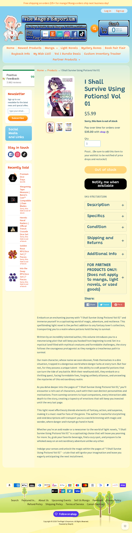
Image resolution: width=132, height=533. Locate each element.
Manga (52, 49)
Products (52, 70)
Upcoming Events (61, 500)
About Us (44, 500)
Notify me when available (105, 184)
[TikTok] (24, 154)
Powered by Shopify (66, 524)
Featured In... (29, 500)
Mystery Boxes (91, 48)
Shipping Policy (54, 504)
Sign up (120, 10)
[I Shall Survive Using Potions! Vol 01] (50, 127)
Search (15, 500)
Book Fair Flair (115, 48)
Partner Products (67, 60)
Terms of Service (75, 504)
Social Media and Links (16, 133)
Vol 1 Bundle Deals (68, 54)
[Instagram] (17, 154)
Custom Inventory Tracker (102, 54)
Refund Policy (34, 504)
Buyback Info (20, 54)
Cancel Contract (96, 504)
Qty (87, 138)
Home (10, 48)
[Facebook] (11, 154)
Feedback (98, 500)
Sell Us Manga (82, 500)
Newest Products (29, 48)
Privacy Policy (113, 500)
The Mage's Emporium (65, 521)
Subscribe (18, 118)
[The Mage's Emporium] (45, 28)
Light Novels (69, 48)
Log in (107, 10)
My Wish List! (42, 54)
